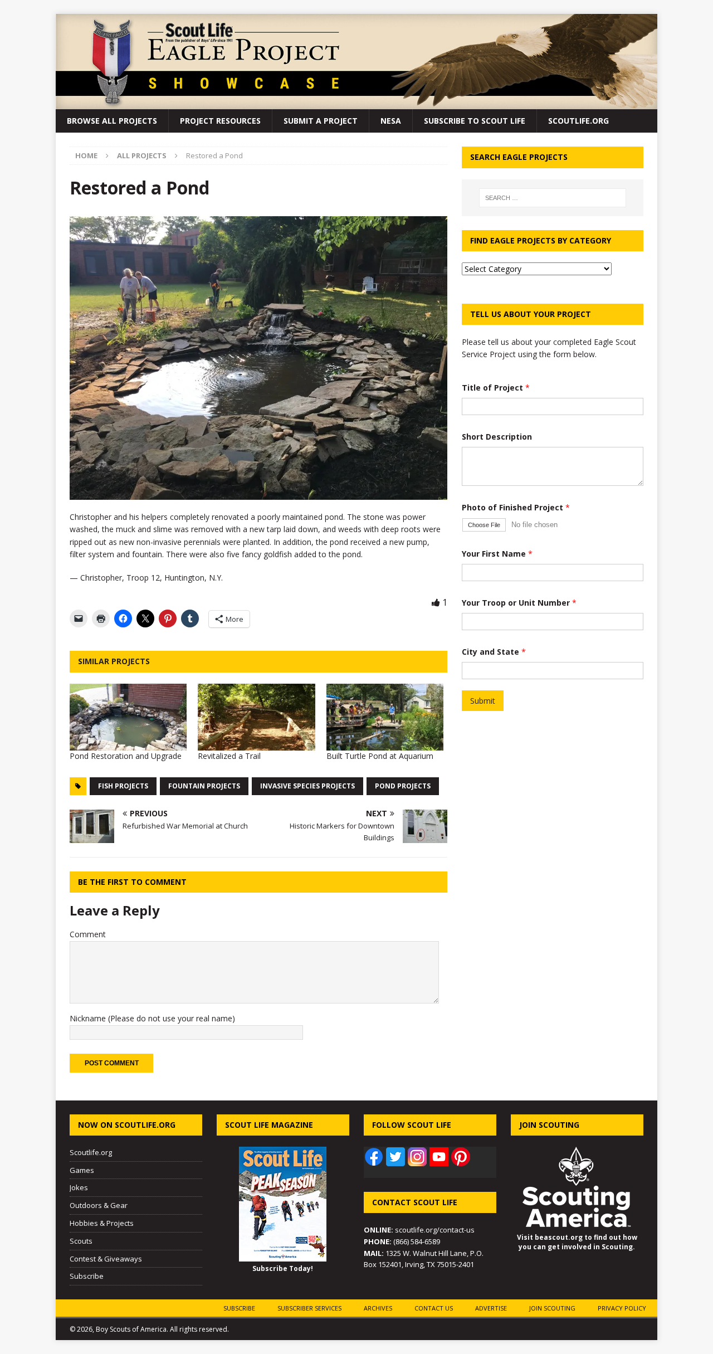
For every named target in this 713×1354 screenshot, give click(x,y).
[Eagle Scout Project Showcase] (356, 103)
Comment (88, 934)
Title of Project (496, 387)
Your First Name (497, 553)
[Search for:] (552, 197)
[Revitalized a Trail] (256, 717)
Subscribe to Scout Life (474, 120)
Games (82, 1170)
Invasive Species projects (307, 786)
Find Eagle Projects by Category (540, 240)
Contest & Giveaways (106, 1259)
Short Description (497, 436)
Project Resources (220, 120)
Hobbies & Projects (102, 1223)
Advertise (491, 1308)
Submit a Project (321, 120)
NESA (390, 120)
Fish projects (123, 786)
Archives (378, 1308)
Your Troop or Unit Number (519, 602)
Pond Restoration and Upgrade (126, 756)
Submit (482, 700)
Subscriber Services (309, 1308)
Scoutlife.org (578, 120)
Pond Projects (403, 786)
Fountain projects (204, 786)
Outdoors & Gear (99, 1205)
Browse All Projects (112, 120)
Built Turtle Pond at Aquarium (379, 756)
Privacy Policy (622, 1308)
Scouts (81, 1241)
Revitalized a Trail (229, 756)
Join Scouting (552, 1308)
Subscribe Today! (282, 1268)
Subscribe (87, 1276)
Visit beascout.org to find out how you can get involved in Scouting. (577, 1242)
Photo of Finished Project (516, 507)
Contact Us (433, 1308)
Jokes (79, 1187)
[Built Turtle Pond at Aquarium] (384, 717)
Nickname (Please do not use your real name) (152, 1018)
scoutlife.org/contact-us (419, 1230)
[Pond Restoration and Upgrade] (128, 717)
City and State (494, 651)
